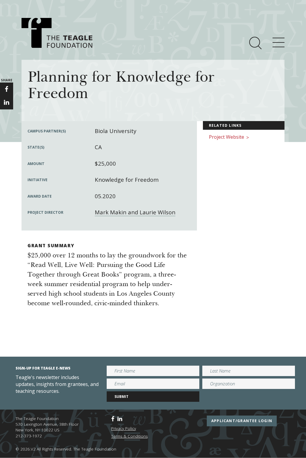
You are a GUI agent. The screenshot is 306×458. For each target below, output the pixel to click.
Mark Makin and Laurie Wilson (135, 212)
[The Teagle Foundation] (57, 33)
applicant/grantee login (241, 420)
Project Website (229, 137)
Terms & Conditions (129, 436)
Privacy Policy (123, 428)
